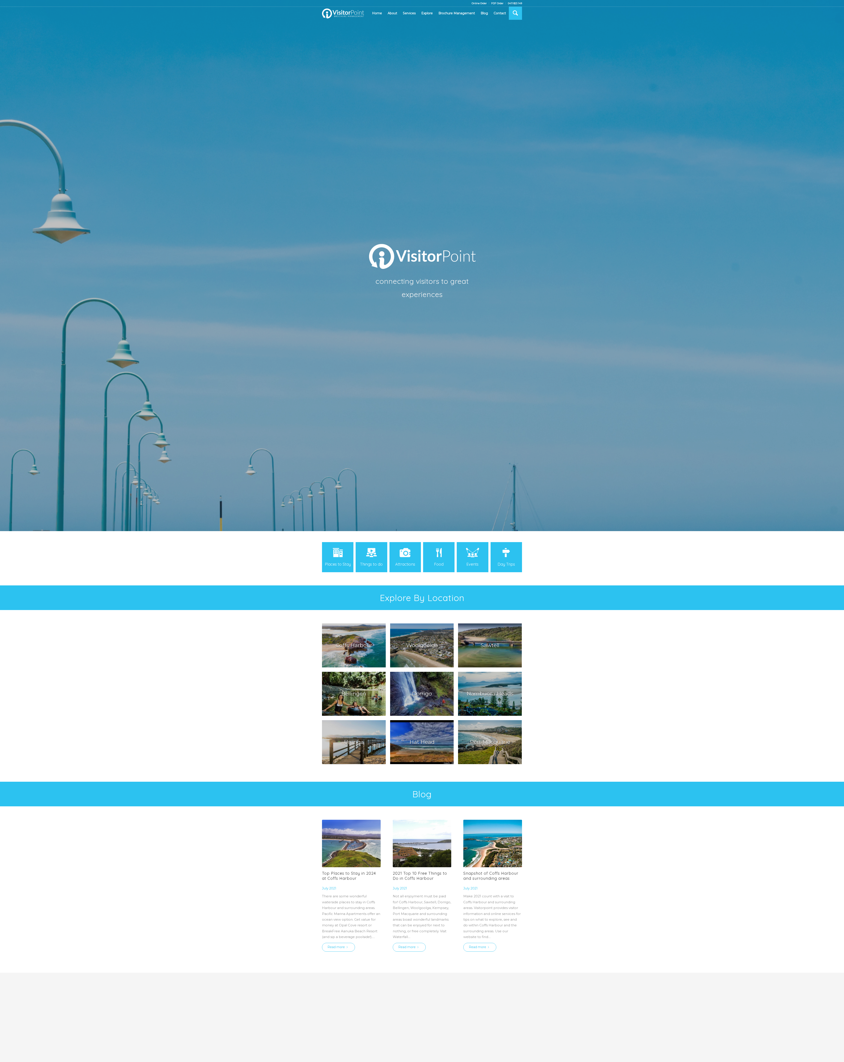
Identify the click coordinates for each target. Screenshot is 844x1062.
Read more (336, 947)
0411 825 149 (515, 3)
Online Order (479, 3)
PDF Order (497, 3)
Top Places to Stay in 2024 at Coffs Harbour (349, 876)
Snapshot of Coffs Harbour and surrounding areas (490, 876)
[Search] (515, 13)
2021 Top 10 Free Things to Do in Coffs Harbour (420, 876)
